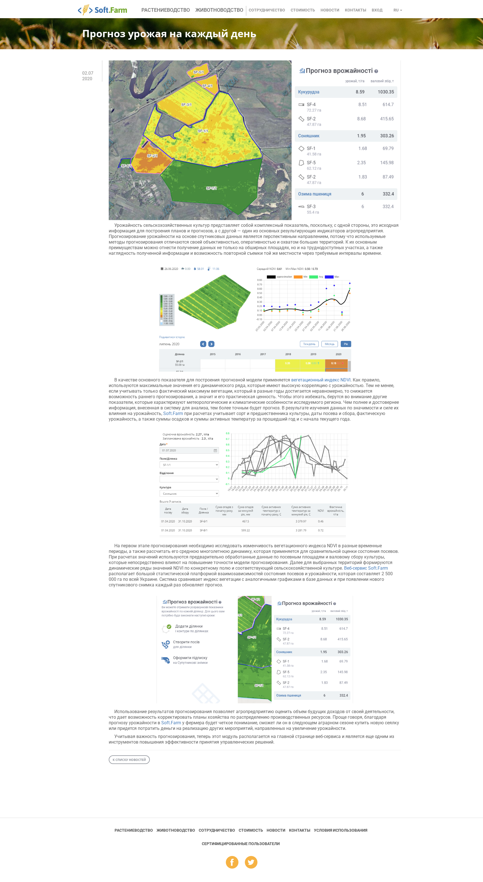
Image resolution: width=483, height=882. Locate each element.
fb (232, 862)
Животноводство (219, 10)
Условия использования (340, 830)
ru (396, 10)
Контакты (355, 10)
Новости (330, 10)
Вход (377, 10)
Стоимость (303, 10)
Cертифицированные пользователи (241, 843)
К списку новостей (129, 760)
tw (251, 862)
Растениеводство (165, 10)
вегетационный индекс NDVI (321, 380)
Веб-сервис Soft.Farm (366, 568)
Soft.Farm (105, 9)
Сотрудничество (267, 10)
